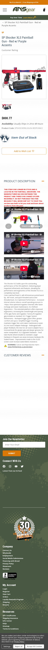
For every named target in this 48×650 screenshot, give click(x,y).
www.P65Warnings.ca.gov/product (20, 347)
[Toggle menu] (5, 10)
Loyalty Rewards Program (13, 599)
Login (5, 589)
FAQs (5, 623)
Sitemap (6, 626)
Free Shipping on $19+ (31, 2)
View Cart (6, 594)
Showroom (7, 566)
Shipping (6, 602)
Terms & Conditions (11, 629)
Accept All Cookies (34, 646)
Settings (6, 646)
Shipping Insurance (10, 618)
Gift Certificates (9, 615)
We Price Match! (15, 2)
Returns (6, 605)
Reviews (6, 569)
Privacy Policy (8, 564)
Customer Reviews (17, 355)
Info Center (7, 621)
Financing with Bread (11, 561)
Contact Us (7, 550)
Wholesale (7, 553)
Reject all (18, 646)
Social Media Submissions (13, 558)
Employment (8, 556)
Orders (5, 597)
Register (6, 591)
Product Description (19, 181)
